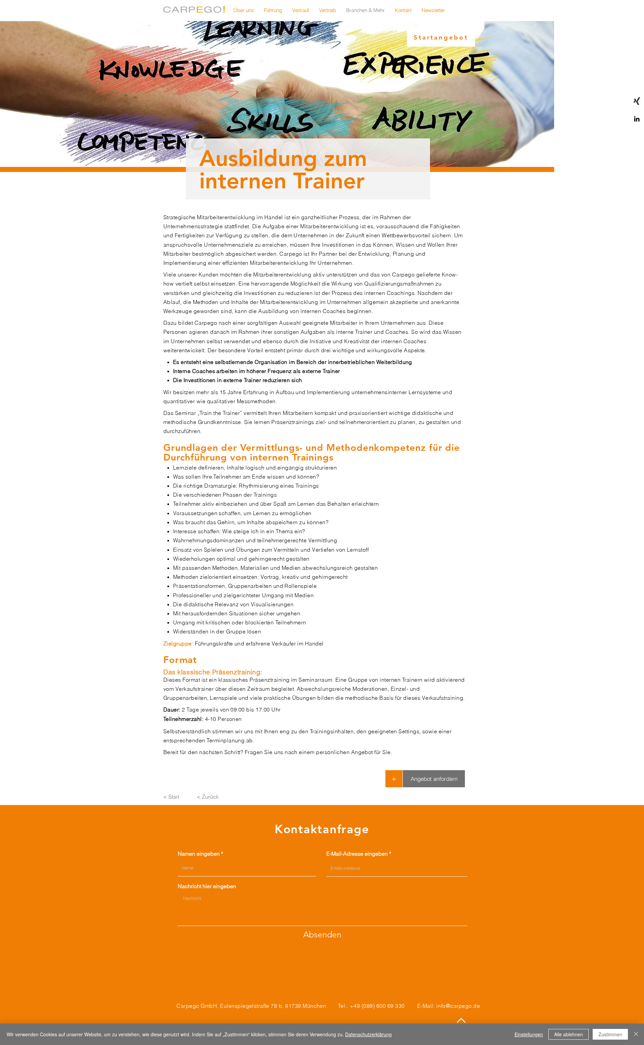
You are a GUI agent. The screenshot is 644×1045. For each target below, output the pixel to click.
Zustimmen (610, 1034)
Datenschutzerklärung (368, 1034)
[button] (433, 10)
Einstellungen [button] (529, 1034)
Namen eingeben (199, 853)
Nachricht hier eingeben (207, 886)
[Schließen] (636, 1034)
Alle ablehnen (568, 1034)
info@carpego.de (458, 1005)
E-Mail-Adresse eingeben (357, 853)
